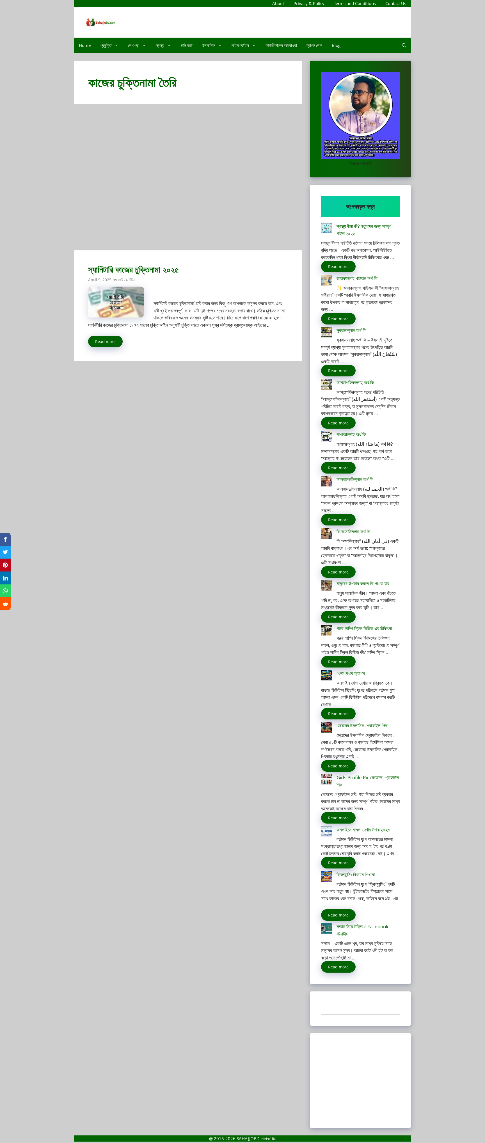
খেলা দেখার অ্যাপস (351, 673)
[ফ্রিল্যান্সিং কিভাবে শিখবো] (326, 877)
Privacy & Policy (309, 3)
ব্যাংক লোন (314, 45)
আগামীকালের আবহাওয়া (281, 45)
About (278, 3)
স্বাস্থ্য (160, 45)
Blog (336, 45)
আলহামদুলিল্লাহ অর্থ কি (355, 479)
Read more (105, 341)
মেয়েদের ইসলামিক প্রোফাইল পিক (362, 725)
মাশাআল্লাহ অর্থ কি (351, 434)
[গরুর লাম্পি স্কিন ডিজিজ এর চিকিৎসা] (326, 631)
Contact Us (395, 3)
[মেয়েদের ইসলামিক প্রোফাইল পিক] (326, 728)
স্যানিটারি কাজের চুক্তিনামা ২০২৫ (133, 269)
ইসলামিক (208, 45)
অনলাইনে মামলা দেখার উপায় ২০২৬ (363, 829)
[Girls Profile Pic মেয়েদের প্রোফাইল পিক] (326, 780)
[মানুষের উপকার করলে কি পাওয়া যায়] (326, 586)
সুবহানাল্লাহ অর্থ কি (351, 330)
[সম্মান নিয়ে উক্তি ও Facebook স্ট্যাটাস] (326, 929)
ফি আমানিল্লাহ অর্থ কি (353, 531)
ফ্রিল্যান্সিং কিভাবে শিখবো (356, 874)
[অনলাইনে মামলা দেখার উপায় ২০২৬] (326, 832)
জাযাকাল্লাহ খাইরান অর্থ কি (357, 278)
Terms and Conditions (355, 3)
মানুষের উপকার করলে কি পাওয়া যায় (363, 583)
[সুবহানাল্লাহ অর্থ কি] (326, 333)
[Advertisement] (188, 179)
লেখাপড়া (133, 45)
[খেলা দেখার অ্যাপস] (326, 676)
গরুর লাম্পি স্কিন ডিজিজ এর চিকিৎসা (364, 628)
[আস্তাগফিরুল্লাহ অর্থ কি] (326, 385)
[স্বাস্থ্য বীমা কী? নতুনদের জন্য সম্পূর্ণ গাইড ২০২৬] (326, 229)
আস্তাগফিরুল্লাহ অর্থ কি (355, 382)
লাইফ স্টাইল (240, 45)
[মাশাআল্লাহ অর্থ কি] (326, 437)
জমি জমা (187, 45)
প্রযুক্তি (105, 45)
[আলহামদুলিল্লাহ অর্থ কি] (326, 482)
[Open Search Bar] (404, 45)
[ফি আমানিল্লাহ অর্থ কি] (326, 534)
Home (85, 45)
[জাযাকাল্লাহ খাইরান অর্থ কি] (326, 281)
